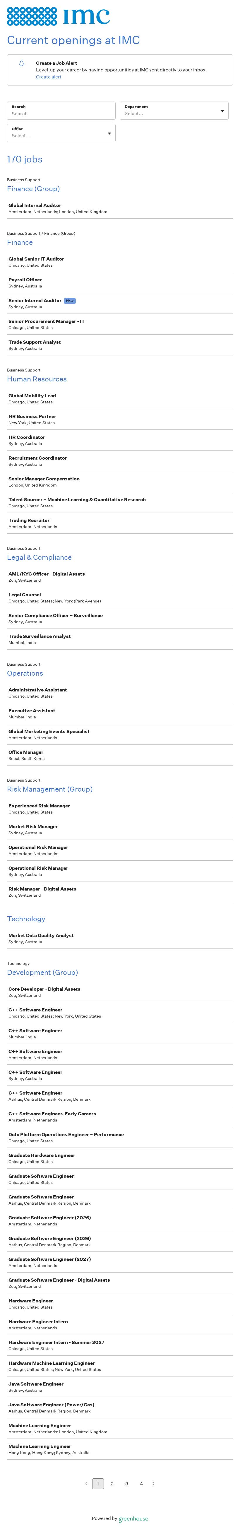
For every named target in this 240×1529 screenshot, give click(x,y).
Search (18, 106)
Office (17, 128)
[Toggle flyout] (222, 111)
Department (136, 106)
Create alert (48, 77)
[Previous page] (86, 1484)
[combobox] (125, 113)
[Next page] (153, 1484)
